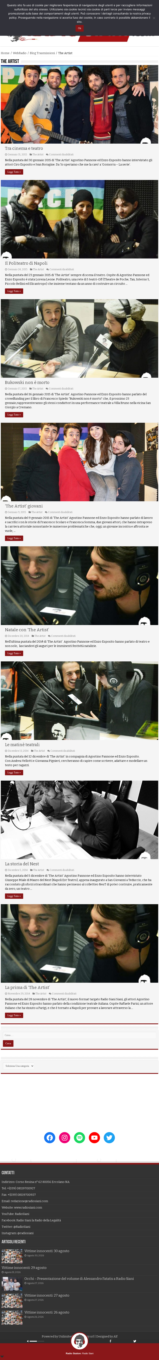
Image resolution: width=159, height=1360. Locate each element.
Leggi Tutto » (14, 171)
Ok (79, 28)
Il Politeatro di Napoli (26, 263)
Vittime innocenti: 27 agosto (46, 1295)
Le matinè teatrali (22, 744)
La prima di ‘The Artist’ (27, 987)
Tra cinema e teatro (24, 148)
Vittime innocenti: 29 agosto (24, 1268)
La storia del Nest (22, 863)
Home (5, 53)
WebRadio (19, 53)
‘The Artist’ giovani (24, 506)
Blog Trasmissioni (42, 53)
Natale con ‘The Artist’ (27, 629)
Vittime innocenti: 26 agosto (46, 1312)
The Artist (38, 154)
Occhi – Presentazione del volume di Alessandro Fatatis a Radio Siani (79, 1279)
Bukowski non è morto (27, 382)
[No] (154, 18)
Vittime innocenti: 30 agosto (46, 1251)
